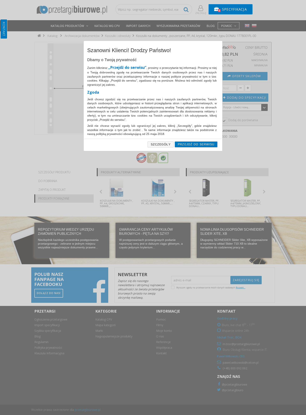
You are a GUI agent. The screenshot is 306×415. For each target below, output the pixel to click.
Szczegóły (160, 144)
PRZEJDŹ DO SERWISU (196, 144)
